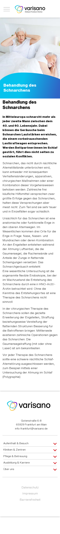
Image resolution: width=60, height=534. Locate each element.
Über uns (8, 469)
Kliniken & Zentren (14, 449)
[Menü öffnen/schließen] (6, 9)
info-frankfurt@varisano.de (31, 428)
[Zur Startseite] (30, 9)
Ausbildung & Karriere (16, 462)
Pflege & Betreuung (15, 456)
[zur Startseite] (28, 405)
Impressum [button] (30, 493)
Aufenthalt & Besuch (15, 443)
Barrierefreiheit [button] (30, 499)
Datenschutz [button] (30, 487)
